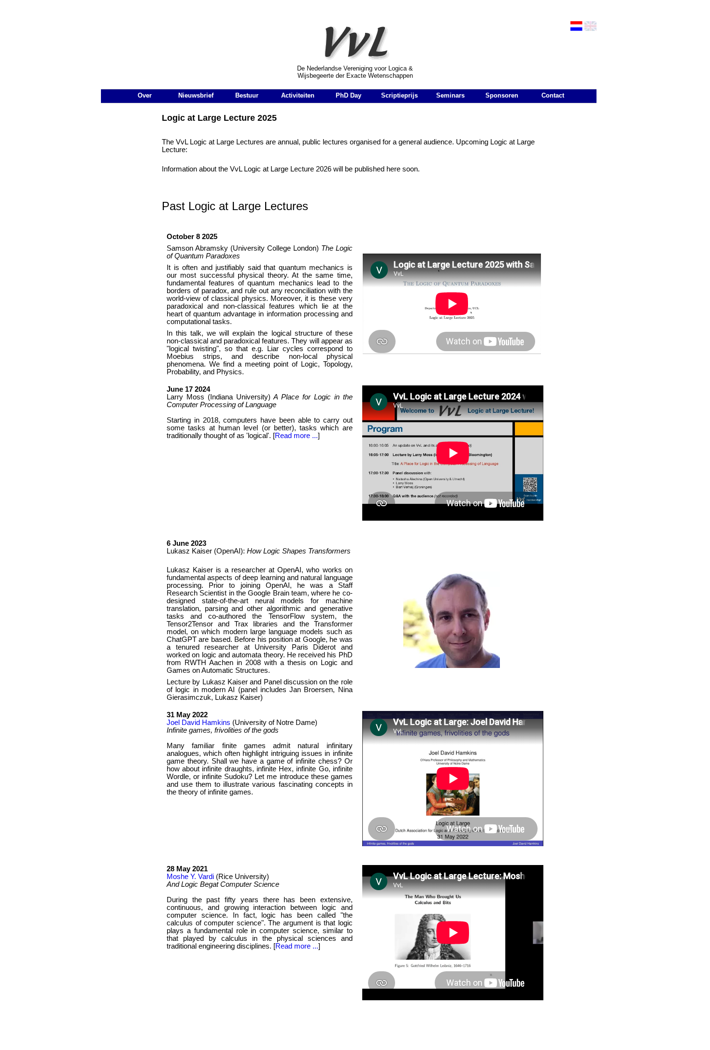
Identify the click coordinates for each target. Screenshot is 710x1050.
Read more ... (296, 436)
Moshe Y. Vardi (190, 876)
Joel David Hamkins (198, 722)
